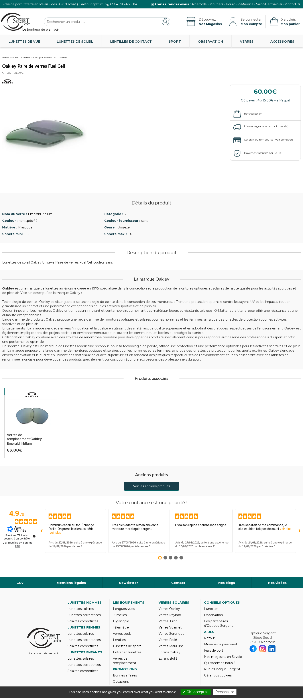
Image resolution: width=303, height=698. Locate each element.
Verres (247, 41)
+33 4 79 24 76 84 (123, 4)
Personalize (224, 692)
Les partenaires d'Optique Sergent (218, 623)
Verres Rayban (170, 615)
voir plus (55, 532)
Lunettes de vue (24, 41)
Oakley (62, 57)
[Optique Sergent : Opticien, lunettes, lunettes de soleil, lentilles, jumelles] (15, 22)
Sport (175, 41)
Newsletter (128, 583)
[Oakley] (32, 394)
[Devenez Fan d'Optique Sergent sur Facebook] (253, 648)
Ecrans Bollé (168, 658)
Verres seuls (122, 634)
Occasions (121, 682)
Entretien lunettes (127, 652)
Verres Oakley (169, 609)
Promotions (125, 669)
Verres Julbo (168, 621)
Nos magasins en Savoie (223, 657)
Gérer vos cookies (218, 675)
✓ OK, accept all (196, 692)
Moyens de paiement (220, 644)
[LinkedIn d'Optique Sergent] (272, 648)
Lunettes (211, 609)
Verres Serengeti (172, 634)
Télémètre (121, 627)
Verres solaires (10, 57)
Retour (209, 638)
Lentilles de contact (131, 41)
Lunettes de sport (127, 646)
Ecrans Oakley (169, 652)
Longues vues (124, 609)
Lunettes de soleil (75, 41)
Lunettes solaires (80, 609)
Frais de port (213, 650)
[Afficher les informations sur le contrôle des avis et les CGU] (34, 536)
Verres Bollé (168, 640)
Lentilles (119, 640)
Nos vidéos (277, 583)
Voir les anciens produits (151, 486)
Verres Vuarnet (170, 627)
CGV (20, 583)
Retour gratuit (92, 4)
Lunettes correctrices (84, 615)
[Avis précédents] (41, 531)
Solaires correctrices (82, 621)
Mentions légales (71, 583)
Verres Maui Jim (171, 646)
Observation (210, 41)
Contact (178, 583)
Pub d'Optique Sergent (222, 669)
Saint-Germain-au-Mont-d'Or (278, 4)
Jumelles (120, 615)
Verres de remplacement (37, 57)
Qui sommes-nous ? (219, 663)
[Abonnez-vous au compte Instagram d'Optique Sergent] (262, 648)
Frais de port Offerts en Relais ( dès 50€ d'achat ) (40, 4)
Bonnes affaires (125, 675)
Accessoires (282, 41)
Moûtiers (216, 4)
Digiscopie (121, 621)
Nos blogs (226, 583)
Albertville (199, 4)
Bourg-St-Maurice (240, 4)
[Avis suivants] (299, 531)
